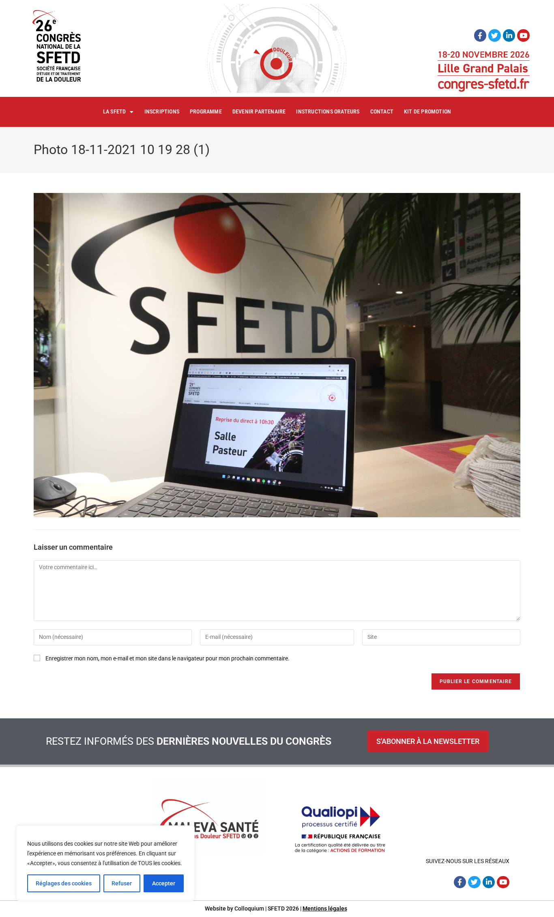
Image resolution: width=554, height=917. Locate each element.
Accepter (163, 883)
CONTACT (381, 111)
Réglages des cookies (64, 883)
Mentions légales (325, 908)
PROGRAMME (206, 111)
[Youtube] (523, 35)
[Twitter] (494, 35)
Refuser (122, 883)
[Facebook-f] (480, 35)
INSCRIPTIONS (161, 111)
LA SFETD (114, 111)
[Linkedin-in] (509, 35)
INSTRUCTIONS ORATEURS (327, 111)
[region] (105, 863)
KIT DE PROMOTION (427, 111)
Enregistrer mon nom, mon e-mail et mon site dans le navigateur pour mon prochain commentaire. (167, 658)
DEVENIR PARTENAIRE (259, 111)
